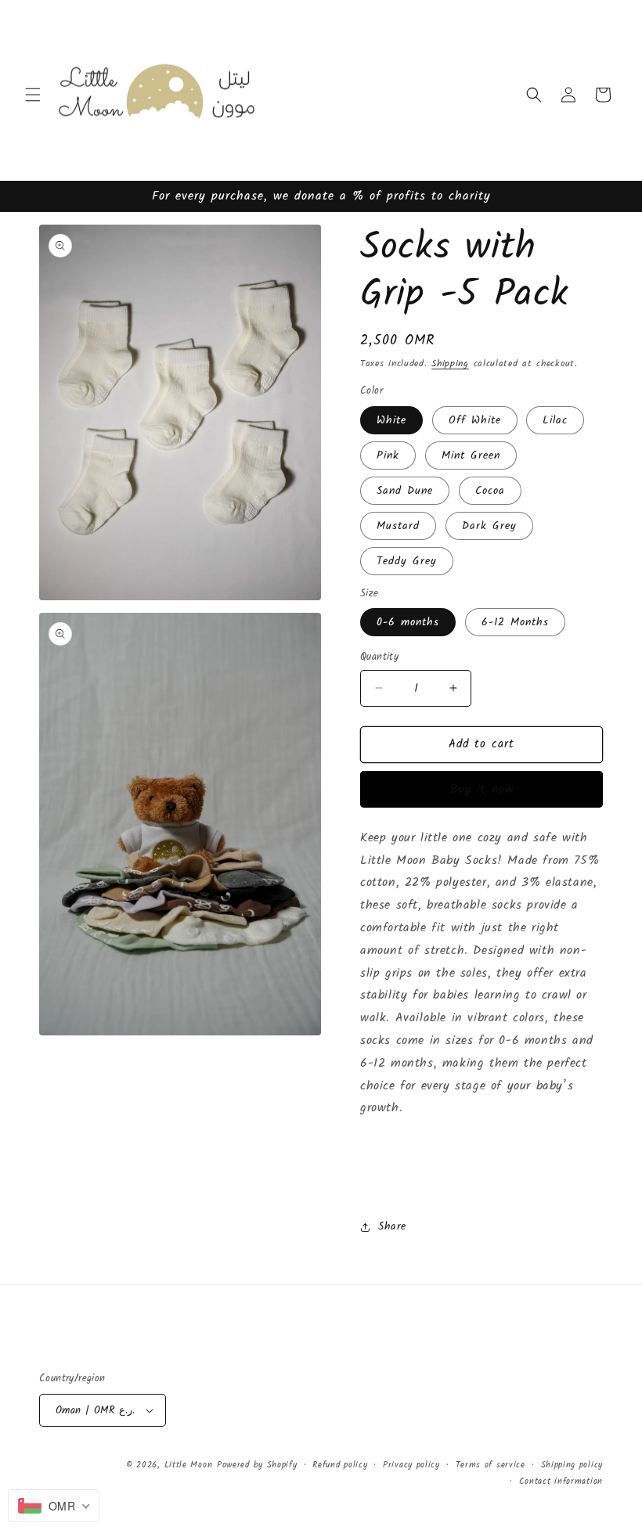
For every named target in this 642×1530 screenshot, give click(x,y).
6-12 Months (515, 622)
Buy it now (482, 789)
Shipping (450, 363)
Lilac (555, 420)
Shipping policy (572, 1465)
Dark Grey (489, 526)
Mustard (398, 526)
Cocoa (490, 490)
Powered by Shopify (257, 1465)
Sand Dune (405, 490)
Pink (388, 455)
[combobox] (53, 1505)
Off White (475, 420)
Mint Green (471, 455)
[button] (33, 94)
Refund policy (339, 1465)
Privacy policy (411, 1465)
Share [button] (392, 1226)
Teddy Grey (407, 561)
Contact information (561, 1481)
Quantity (379, 657)
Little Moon (188, 1465)
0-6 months (408, 622)
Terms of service (490, 1465)
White (391, 420)
